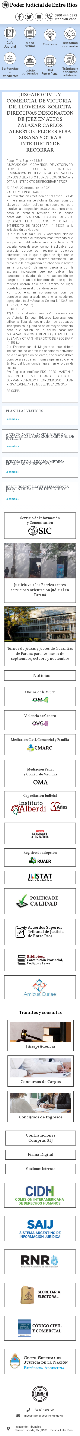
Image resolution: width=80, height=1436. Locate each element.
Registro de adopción (40, 853)
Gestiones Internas (40, 1169)
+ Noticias (40, 676)
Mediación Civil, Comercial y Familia (40, 740)
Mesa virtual (30, 44)
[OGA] (50, 61)
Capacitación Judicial (40, 796)
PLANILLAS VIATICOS (24, 411)
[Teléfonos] (70, 34)
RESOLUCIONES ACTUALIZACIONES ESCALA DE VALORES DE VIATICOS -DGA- (37, 489)
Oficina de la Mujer (40, 692)
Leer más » (12, 419)
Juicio (30, 70)
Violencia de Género (40, 716)
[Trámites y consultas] (70, 59)
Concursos (50, 44)
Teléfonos (70, 43)
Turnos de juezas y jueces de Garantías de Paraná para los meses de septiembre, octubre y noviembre (40, 653)
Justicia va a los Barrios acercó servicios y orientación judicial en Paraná (40, 590)
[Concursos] (50, 35)
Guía (9, 43)
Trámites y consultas (70, 70)
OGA (50, 70)
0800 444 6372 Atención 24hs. (65, 17)
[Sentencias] (10, 58)
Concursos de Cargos (40, 1082)
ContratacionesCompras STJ (40, 1138)
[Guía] (10, 33)
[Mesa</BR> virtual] (30, 32)
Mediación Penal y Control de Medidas (40, 772)
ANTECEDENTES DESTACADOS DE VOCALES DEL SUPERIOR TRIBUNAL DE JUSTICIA (40, 436)
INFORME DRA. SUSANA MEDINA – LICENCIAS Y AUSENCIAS (36, 463)
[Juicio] (30, 61)
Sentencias (10, 68)
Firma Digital (40, 1155)
